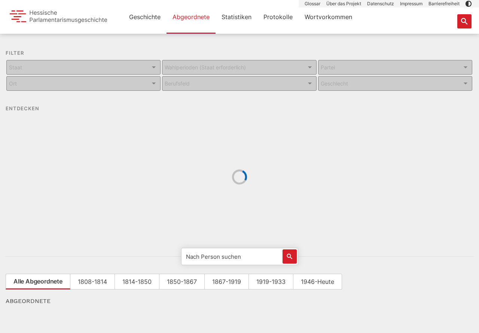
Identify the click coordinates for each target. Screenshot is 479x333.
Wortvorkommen (328, 17)
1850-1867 (182, 281)
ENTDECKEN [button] (23, 108)
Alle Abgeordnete (37, 281)
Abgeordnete (191, 17)
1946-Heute (317, 281)
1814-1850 (137, 281)
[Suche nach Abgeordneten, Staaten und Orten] (464, 21)
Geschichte (145, 17)
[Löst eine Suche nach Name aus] (290, 256)
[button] (469, 4)
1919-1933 (271, 281)
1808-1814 (92, 281)
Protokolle (278, 17)
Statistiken (236, 17)
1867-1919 (226, 281)
